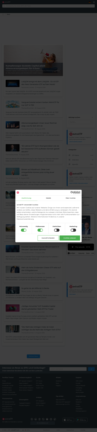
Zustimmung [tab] (26, 198)
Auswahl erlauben (48, 238)
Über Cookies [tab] (70, 198)
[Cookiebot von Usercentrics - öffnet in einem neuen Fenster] (72, 192)
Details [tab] (48, 198)
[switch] (40, 230)
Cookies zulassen (69, 238)
